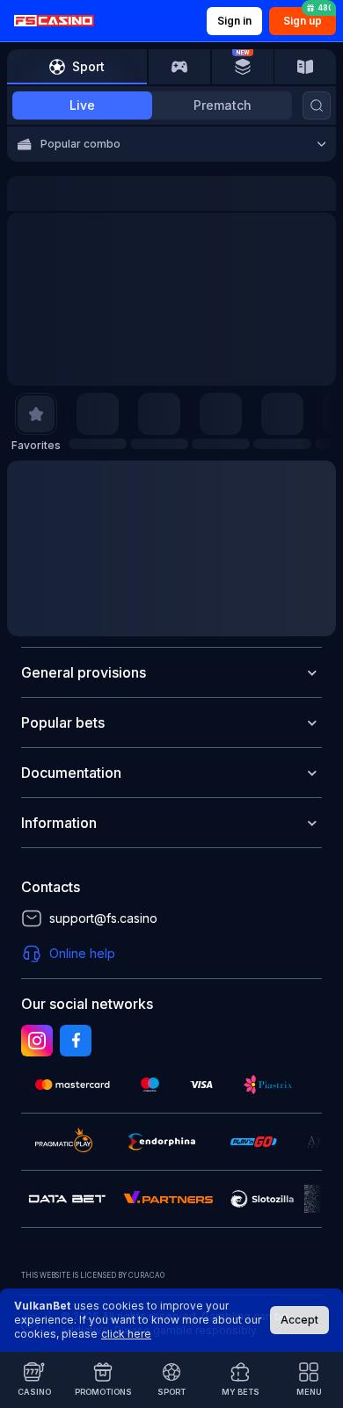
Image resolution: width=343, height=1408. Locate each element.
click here (126, 1333)
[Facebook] (75, 1040)
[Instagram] (37, 1040)
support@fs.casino (103, 918)
